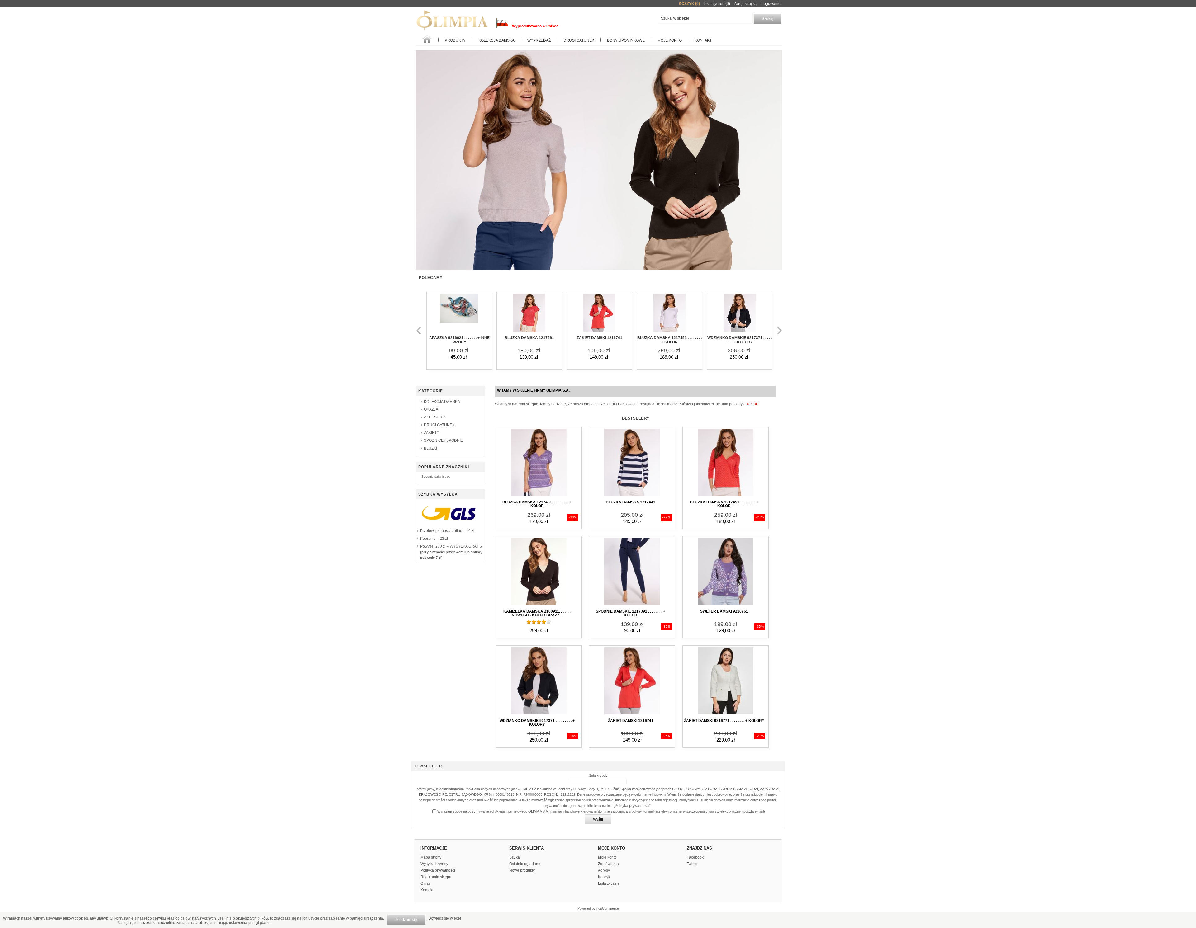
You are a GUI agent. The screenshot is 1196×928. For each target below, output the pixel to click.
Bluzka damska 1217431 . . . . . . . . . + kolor (537, 504)
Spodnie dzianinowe (436, 476)
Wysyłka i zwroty (434, 864)
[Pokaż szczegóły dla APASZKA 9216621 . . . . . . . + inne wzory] (459, 314)
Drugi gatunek (578, 40)
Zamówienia (608, 864)
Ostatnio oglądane (524, 864)
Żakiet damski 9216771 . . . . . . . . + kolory (724, 720)
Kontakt (703, 40)
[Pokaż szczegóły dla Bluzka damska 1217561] (529, 314)
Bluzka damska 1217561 (529, 338)
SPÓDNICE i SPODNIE (443, 440)
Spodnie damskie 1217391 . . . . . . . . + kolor (630, 613)
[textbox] (705, 18)
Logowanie (771, 4)
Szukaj (515, 857)
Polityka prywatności (632, 805)
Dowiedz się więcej (444, 918)
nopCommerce (607, 908)
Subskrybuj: (598, 775)
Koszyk (604, 877)
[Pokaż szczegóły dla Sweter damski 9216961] (725, 605)
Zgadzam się (406, 919)
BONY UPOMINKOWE (626, 40)
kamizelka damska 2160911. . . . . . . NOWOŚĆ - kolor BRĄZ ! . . (537, 613)
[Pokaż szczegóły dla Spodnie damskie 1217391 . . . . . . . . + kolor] (632, 605)
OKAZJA (431, 409)
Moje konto (669, 40)
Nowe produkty (522, 870)
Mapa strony (430, 857)
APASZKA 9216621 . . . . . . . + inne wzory (459, 340)
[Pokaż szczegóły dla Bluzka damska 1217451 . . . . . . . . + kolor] (669, 314)
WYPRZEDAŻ (539, 40)
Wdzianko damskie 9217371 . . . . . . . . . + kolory (739, 340)
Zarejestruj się (746, 4)
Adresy (604, 870)
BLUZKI (430, 448)
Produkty (455, 40)
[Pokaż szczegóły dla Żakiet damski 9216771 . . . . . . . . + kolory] (725, 715)
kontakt (753, 404)
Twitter (692, 864)
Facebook (695, 857)
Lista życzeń (608, 883)
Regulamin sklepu (435, 877)
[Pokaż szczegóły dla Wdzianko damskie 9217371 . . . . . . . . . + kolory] (740, 314)
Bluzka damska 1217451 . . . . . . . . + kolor (669, 340)
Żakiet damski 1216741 (599, 338)
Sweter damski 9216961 (724, 611)
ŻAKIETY (431, 433)
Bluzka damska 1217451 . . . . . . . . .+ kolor (724, 504)
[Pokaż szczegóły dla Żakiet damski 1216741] (599, 314)
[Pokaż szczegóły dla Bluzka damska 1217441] (632, 496)
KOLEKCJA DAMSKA (496, 40)
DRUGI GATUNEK (439, 425)
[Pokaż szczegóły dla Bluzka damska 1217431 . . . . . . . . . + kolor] (538, 496)
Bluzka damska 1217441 (630, 502)
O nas (425, 883)
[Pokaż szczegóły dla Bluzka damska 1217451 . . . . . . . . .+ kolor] (725, 496)
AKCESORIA (435, 417)
